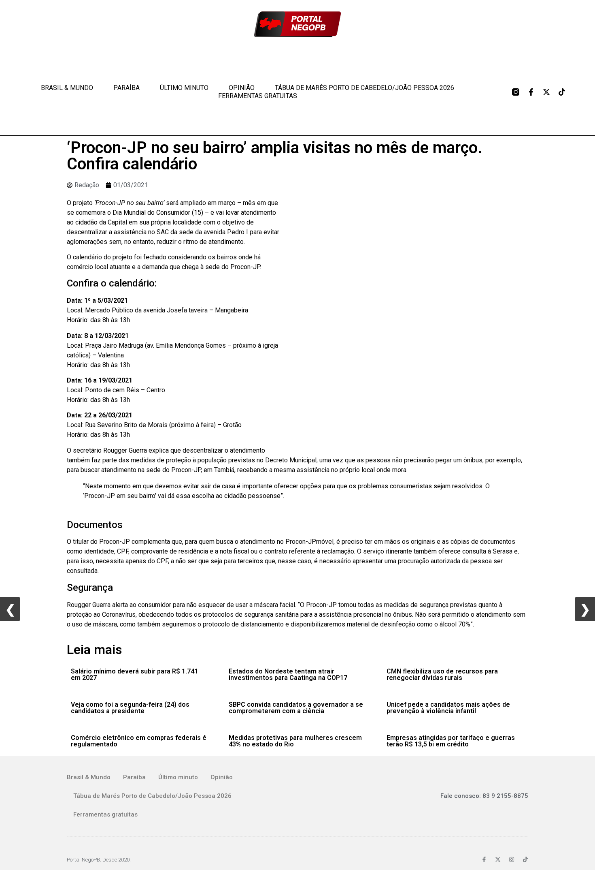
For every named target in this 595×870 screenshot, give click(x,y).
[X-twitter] (546, 92)
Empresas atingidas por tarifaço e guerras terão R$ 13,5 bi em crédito (451, 741)
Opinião (242, 88)
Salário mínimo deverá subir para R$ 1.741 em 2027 (134, 674)
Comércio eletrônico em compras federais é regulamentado (138, 741)
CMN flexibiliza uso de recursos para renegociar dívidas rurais (442, 674)
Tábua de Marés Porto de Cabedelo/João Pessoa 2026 (364, 88)
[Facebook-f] (531, 92)
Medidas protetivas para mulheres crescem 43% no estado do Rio (295, 741)
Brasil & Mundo (67, 88)
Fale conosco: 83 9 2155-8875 (484, 795)
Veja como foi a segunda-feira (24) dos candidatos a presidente (130, 708)
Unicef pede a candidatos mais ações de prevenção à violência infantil (448, 708)
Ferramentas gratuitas (257, 96)
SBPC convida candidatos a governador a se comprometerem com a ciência (296, 708)
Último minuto (184, 88)
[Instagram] (511, 859)
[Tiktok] (561, 92)
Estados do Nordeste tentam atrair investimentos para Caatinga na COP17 (288, 674)
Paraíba (126, 88)
